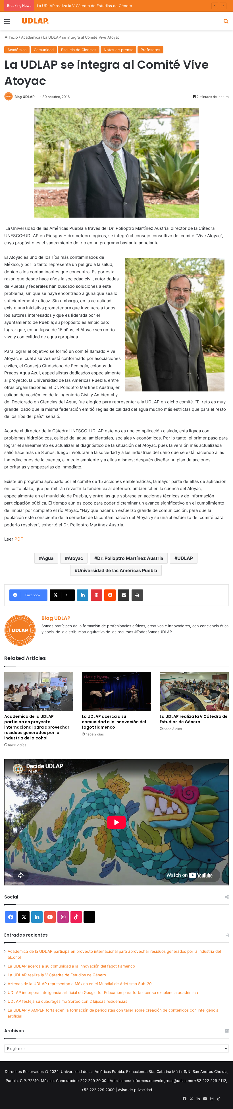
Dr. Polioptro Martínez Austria (130, 558)
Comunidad (44, 49)
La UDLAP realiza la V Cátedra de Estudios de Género (194, 719)
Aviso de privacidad (135, 1089)
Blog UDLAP (24, 97)
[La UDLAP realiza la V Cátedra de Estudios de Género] (194, 691)
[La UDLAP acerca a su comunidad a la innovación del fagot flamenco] (116, 691)
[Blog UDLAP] (35, 21)
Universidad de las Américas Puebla (117, 570)
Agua (47, 558)
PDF (18, 539)
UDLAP (185, 558)
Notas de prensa (118, 49)
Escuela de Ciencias (78, 49)
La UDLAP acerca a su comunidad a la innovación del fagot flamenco (114, 722)
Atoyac (75, 558)
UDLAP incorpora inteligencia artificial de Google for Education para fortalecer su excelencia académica (103, 992)
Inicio (13, 37)
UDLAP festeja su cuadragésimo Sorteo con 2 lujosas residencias (67, 1001)
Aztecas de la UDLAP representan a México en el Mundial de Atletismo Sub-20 (80, 983)
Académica (30, 37)
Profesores (150, 49)
